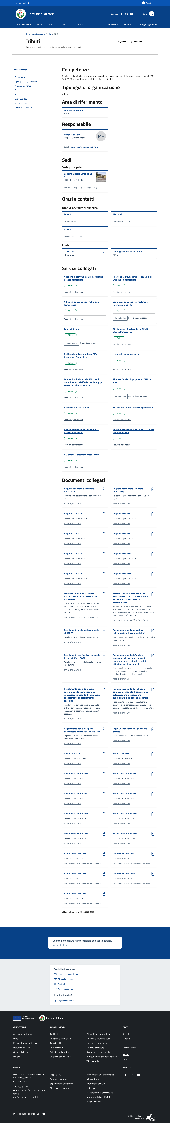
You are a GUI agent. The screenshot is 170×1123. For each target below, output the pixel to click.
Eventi (126, 1054)
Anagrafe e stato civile (60, 1038)
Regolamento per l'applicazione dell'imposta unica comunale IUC (129, 632)
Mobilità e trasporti (95, 1047)
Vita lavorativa (93, 1061)
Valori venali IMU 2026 (75, 893)
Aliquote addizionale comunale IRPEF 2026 (128, 490)
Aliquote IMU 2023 (73, 553)
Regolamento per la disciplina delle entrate (130, 730)
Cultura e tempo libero (60, 1056)
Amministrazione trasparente (100, 1074)
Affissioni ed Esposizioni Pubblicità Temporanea (81, 303)
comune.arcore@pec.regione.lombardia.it (30, 1091)
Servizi (52, 24)
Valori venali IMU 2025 (124, 873)
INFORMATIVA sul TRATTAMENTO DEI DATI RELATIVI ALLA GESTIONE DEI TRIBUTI (80, 596)
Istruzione (128, 24)
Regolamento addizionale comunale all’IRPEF (81, 632)
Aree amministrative (22, 1034)
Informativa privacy (95, 1083)
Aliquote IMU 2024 (122, 553)
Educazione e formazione (98, 1034)
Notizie (126, 1038)
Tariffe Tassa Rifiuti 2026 (125, 833)
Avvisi (126, 1034)
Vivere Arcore (66, 24)
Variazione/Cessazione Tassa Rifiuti (81, 454)
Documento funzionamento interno (83, 863)
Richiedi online (120, 318)
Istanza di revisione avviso (126, 354)
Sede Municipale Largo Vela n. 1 (78, 175)
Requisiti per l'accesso (73, 291)
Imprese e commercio (96, 1043)
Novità (40, 24)
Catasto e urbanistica (60, 1052)
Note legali (91, 1088)
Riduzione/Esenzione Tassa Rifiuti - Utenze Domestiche (81, 431)
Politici (16, 1056)
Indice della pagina (21, 70)
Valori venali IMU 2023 (75, 873)
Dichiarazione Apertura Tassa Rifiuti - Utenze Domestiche (131, 330)
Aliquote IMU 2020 (122, 513)
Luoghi (126, 1059)
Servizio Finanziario (73, 110)
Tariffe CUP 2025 (72, 753)
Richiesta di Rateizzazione (76, 407)
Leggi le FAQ (55, 1074)
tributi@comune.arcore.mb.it (127, 251)
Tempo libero (112, 24)
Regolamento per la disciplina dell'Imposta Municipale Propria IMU (82, 730)
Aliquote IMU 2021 (73, 533)
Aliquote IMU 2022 (122, 533)
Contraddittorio (72, 329)
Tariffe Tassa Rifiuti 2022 (125, 793)
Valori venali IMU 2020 (124, 853)
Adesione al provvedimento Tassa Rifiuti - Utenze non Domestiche (133, 278)
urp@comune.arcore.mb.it (25, 1097)
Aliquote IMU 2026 (122, 573)
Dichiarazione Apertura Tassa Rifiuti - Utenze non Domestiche (82, 356)
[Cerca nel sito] (151, 14)
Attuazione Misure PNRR (98, 1097)
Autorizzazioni (56, 1047)
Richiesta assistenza (59, 1088)
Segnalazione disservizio (61, 1083)
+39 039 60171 (20, 1086)
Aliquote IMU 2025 (73, 573)
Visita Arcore (84, 24)
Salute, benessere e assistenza (100, 1052)
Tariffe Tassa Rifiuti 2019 (76, 773)
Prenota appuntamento (61, 1079)
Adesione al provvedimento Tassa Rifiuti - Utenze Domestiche (84, 278)
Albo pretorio (92, 1079)
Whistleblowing (93, 1101)
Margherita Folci (72, 134)
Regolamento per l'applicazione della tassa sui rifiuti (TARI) (82, 657)
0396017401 (70, 251)
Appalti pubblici (57, 1043)
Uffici (15, 1038)
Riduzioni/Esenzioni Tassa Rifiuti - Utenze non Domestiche (133, 431)
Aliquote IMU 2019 (73, 513)
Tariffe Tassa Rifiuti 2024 (125, 813)
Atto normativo (72, 503)
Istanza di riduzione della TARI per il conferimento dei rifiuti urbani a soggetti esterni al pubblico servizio (84, 382)
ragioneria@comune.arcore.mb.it (84, 146)
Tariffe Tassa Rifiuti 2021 (76, 793)
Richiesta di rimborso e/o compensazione (133, 407)
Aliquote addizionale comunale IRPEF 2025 (79, 490)
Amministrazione (24, 24)
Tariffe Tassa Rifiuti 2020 (125, 773)
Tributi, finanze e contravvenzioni (101, 1056)
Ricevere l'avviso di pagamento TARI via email (132, 381)
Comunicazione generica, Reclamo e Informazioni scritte (130, 303)
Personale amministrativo (25, 1043)
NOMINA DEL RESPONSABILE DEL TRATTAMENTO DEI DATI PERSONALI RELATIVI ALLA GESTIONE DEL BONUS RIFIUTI (130, 598)
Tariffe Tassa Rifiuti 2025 (76, 833)
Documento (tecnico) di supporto (81, 617)
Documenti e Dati (21, 1047)
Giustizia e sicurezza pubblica (99, 1038)
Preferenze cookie (21, 1113)
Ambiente (54, 1034)
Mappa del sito (38, 1113)
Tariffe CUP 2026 (121, 753)
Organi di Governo (21, 1052)
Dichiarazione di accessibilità (99, 1092)
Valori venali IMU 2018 (75, 853)
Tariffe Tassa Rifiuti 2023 (76, 813)
